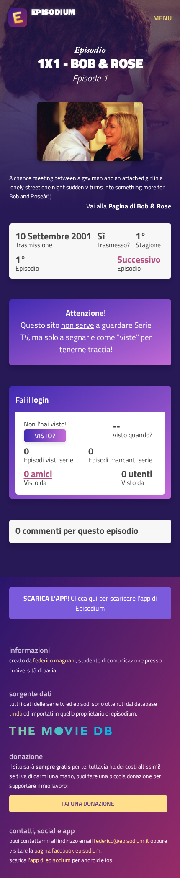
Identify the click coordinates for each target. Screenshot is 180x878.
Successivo (139, 259)
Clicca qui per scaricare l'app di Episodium (90, 603)
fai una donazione (88, 803)
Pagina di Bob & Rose (139, 206)
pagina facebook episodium (67, 850)
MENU (162, 18)
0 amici (38, 474)
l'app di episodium (49, 860)
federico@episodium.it (121, 840)
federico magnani (54, 660)
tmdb (15, 713)
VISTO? (45, 436)
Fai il (32, 399)
